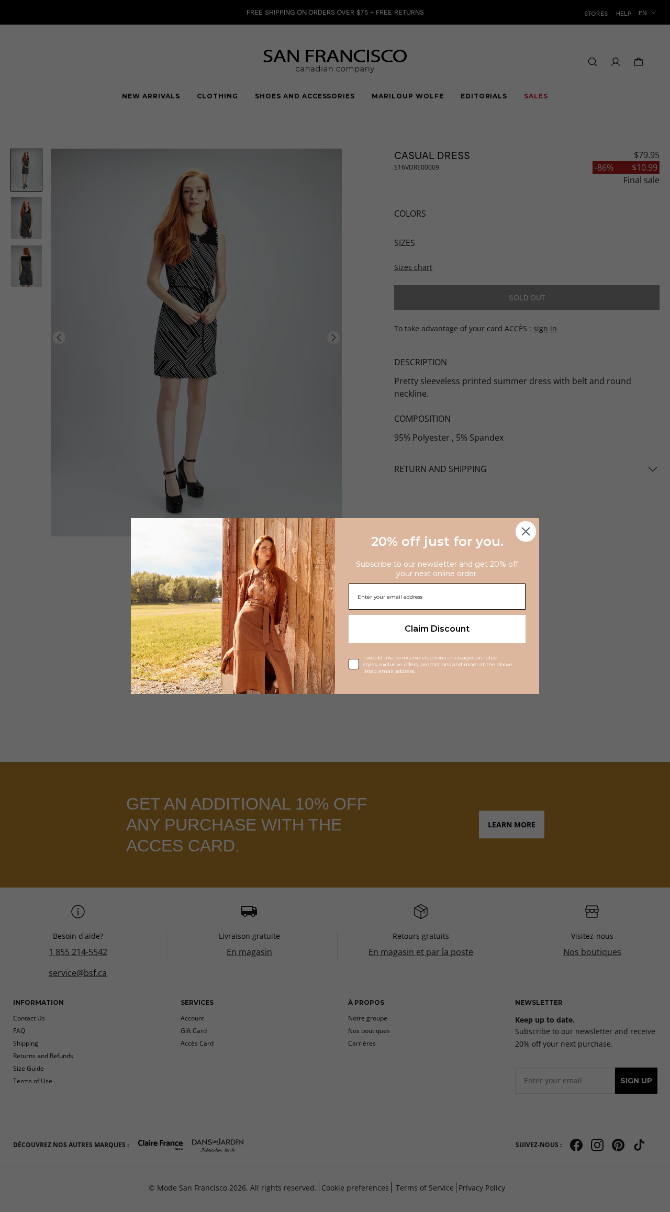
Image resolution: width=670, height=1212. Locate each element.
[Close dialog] (526, 531)
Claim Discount (437, 629)
